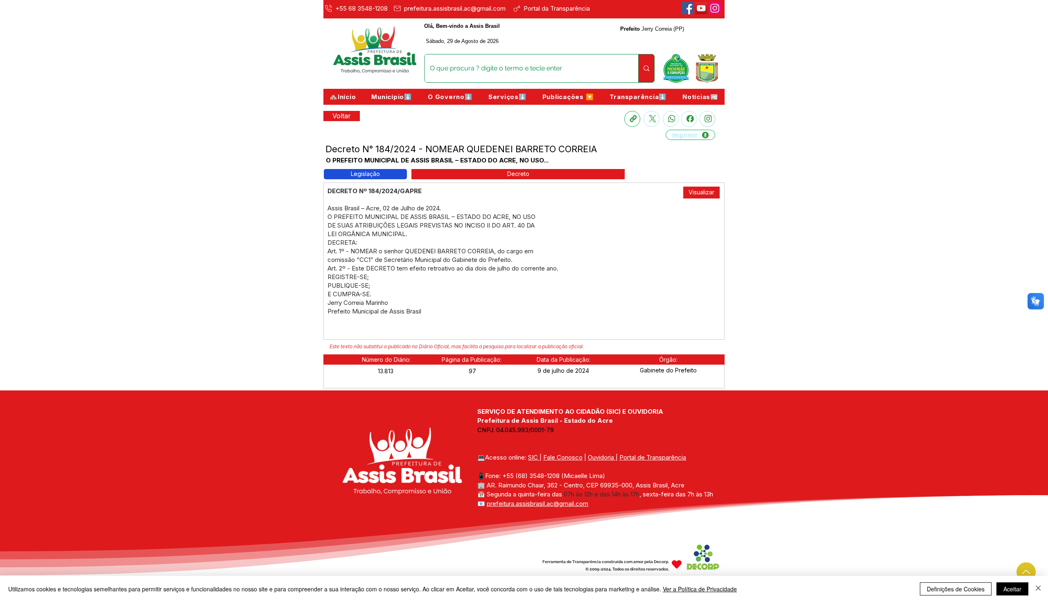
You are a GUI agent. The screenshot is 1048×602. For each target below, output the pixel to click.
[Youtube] (701, 8)
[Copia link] (632, 119)
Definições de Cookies (956, 589)
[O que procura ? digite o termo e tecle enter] (646, 68)
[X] (652, 119)
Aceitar (1012, 589)
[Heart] (676, 564)
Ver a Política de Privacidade (700, 589)
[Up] (1026, 572)
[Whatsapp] (671, 119)
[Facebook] (688, 8)
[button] (391, 97)
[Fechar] (1038, 588)
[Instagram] (707, 119)
